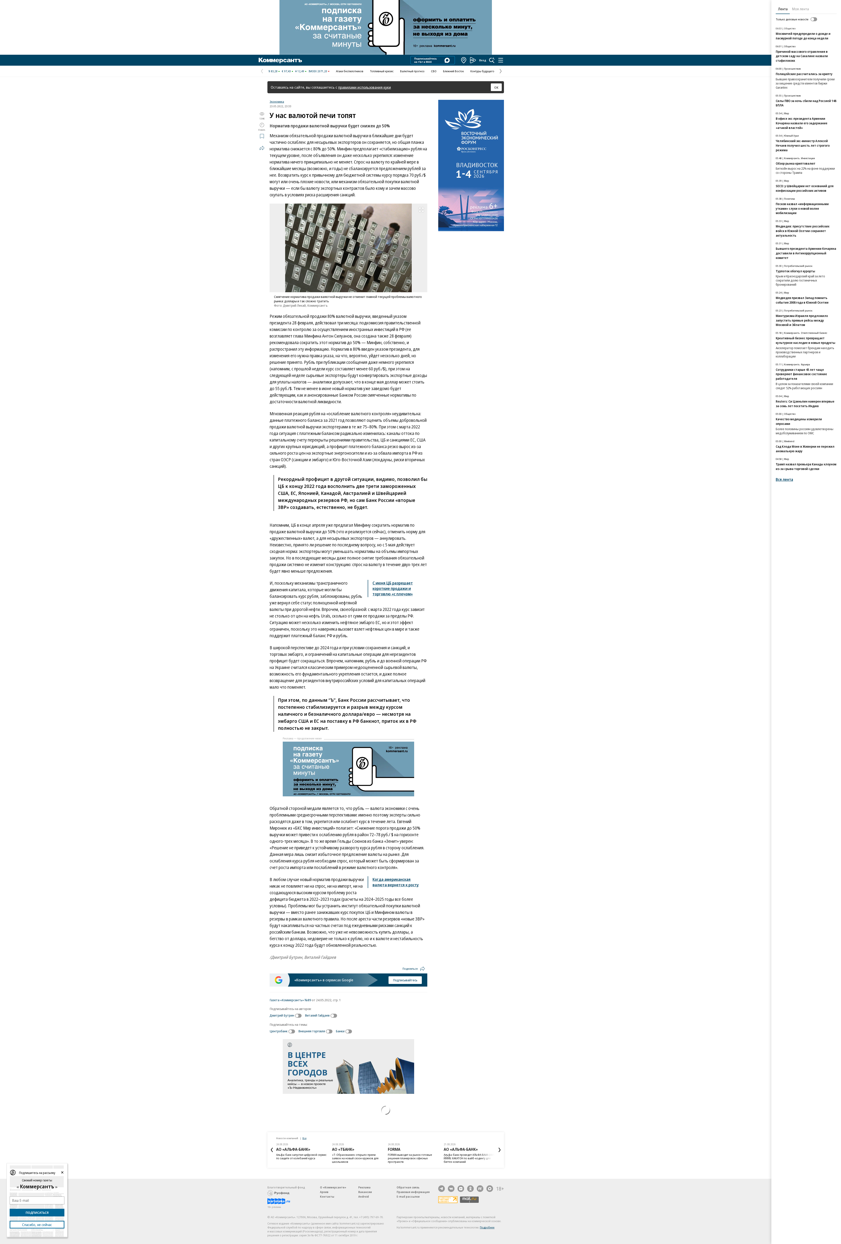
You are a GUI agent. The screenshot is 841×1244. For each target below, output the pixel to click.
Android (363, 1196)
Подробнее (487, 1227)
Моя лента (800, 9)
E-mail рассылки (408, 1196)
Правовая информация (413, 1192)
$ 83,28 (273, 71)
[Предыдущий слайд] (271, 1149)
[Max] (489, 1188)
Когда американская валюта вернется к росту (396, 882)
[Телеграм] (441, 1188)
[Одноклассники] (470, 1188)
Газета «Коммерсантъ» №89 (290, 1000)
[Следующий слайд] (499, 1149)
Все (304, 1138)
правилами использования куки (364, 87)
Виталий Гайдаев (317, 1015)
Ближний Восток (453, 71)
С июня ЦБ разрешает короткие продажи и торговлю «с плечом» (393, 588)
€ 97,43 (286, 71)
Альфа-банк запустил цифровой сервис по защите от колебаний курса (301, 1156)
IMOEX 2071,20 (318, 71)
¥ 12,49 (299, 71)
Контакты (327, 1196)
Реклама (364, 1187)
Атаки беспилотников (349, 71)
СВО (433, 71)
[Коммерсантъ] (280, 60)
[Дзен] (461, 1188)
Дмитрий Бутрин (282, 1015)
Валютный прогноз (412, 71)
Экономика (277, 102)
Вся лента (784, 479)
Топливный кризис (382, 71)
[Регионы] (464, 60)
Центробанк (279, 1031)
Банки (340, 1031)
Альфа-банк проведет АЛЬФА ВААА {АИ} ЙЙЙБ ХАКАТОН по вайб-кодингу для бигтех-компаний (469, 1158)
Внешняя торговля (311, 1031)
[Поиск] (492, 60)
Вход (482, 60)
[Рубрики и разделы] (500, 60)
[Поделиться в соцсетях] (262, 148)
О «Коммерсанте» (333, 1187)
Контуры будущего (482, 71)
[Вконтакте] (451, 1188)
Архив (324, 1192)
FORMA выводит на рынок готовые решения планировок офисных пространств (410, 1158)
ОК (496, 87)
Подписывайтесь (405, 980)
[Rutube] (480, 1188)
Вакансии (365, 1192)
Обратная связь (408, 1187)
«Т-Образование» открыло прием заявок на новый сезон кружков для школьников (355, 1158)
